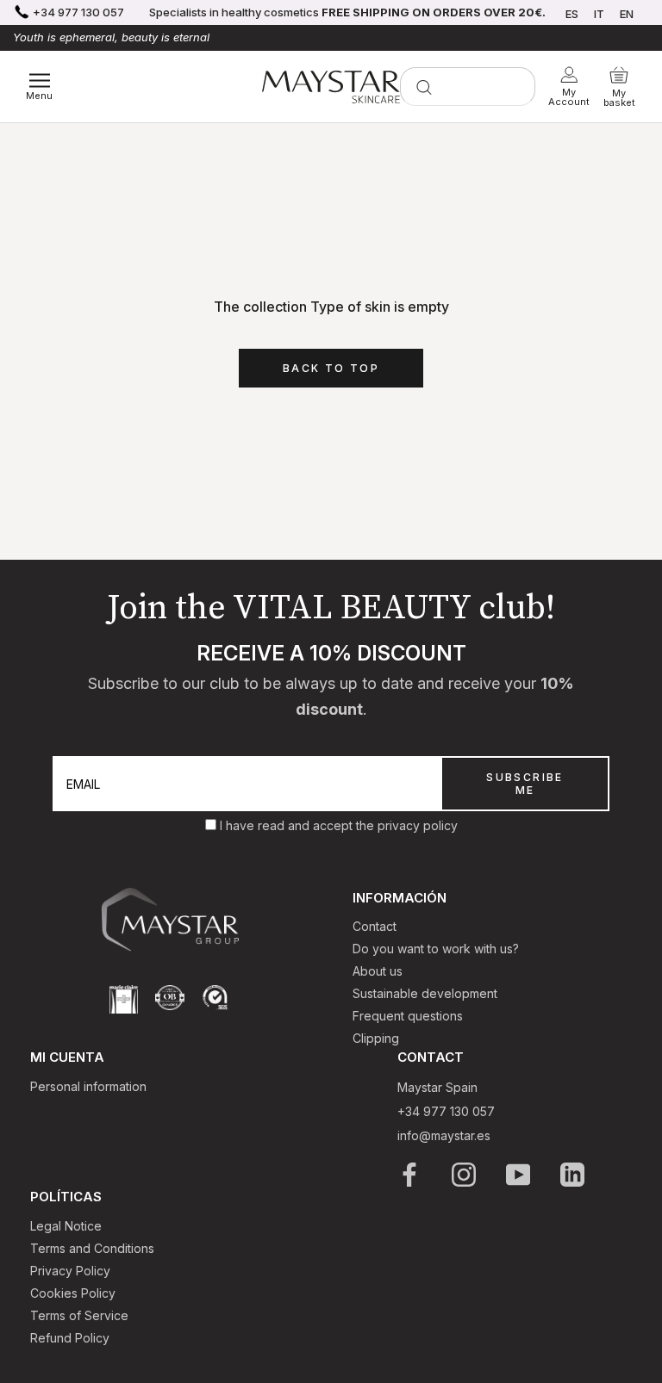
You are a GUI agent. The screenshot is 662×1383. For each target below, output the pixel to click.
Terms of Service (79, 1315)
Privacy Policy (70, 1270)
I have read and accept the (299, 825)
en (627, 14)
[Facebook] (410, 1175)
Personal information (88, 1086)
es (571, 14)
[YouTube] (519, 1175)
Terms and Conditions (92, 1248)
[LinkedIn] (573, 1175)
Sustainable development (425, 993)
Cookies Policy (73, 1293)
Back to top (331, 368)
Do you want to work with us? (436, 948)
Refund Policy (69, 1337)
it (599, 14)
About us (378, 971)
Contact (375, 926)
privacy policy (418, 825)
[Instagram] (465, 1175)
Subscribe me (525, 784)
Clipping (376, 1038)
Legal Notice (66, 1226)
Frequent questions (408, 1015)
